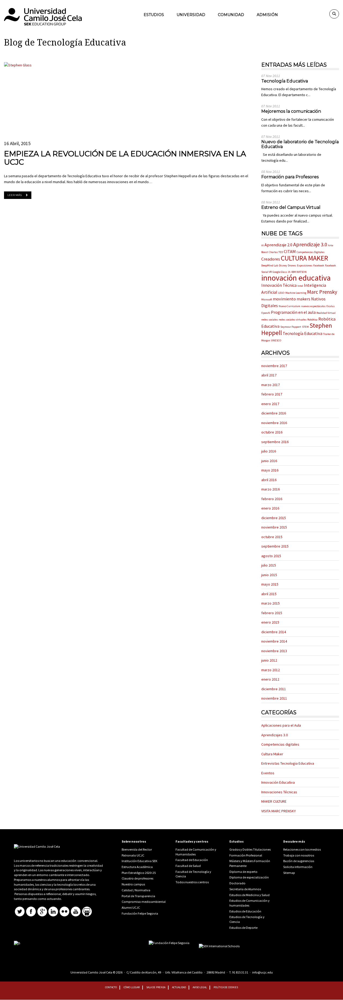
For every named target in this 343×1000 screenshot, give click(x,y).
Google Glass (280, 272)
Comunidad (231, 14)
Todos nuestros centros (192, 882)
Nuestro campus (133, 884)
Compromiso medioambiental (144, 902)
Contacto (111, 987)
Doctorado (237, 883)
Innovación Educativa (278, 782)
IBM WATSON (299, 272)
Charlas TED (276, 252)
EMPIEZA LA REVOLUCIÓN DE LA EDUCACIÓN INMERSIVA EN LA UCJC (125, 158)
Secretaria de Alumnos (245, 889)
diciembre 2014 (273, 631)
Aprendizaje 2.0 (278, 244)
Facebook (318, 265)
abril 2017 (269, 375)
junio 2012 (269, 660)
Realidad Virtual (325, 313)
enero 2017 (270, 403)
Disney (283, 265)
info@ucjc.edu (262, 972)
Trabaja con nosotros (298, 855)
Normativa (142, 890)
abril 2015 (269, 593)
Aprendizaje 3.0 (310, 244)
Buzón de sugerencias (298, 861)
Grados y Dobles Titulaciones (250, 849)
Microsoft (266, 299)
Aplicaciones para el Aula (281, 725)
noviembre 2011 (274, 698)
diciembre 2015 (273, 517)
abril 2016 (269, 479)
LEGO (281, 293)
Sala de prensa (155, 987)
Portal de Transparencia (138, 896)
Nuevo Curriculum (289, 306)
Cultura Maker (272, 754)
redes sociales (269, 319)
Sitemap (289, 873)
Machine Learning (295, 293)
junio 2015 (269, 574)
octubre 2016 (271, 432)
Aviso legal (200, 987)
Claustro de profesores (137, 878)
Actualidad (179, 987)
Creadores (270, 259)
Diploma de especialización (249, 877)
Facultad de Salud (188, 866)
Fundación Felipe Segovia (140, 913)
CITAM (290, 251)
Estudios (154, 14)
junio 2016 (269, 460)
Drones (292, 265)
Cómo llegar (132, 987)
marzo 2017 (270, 384)
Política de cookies (226, 987)
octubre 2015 (271, 536)
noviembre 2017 (274, 365)
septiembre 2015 (275, 546)
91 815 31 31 (240, 972)
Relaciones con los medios (302, 849)
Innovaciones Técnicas (279, 792)
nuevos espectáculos (313, 306)
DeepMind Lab (269, 265)
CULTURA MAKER (304, 258)
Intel (300, 286)
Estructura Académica (137, 867)
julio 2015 (268, 565)
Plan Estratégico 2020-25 (139, 873)
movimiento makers (291, 298)
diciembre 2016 (273, 413)
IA (289, 272)
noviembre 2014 (274, 641)
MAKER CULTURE (273, 801)
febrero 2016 (271, 498)
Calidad (127, 890)
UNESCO (276, 340)
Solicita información (297, 867)
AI (262, 245)
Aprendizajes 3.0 (274, 735)
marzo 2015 (270, 603)
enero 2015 (270, 622)
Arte (330, 245)
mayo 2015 (269, 584)
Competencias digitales (280, 744)
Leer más (15, 195)
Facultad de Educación (192, 860)
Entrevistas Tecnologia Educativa (287, 763)
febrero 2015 (271, 612)
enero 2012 (270, 679)
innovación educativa (296, 278)
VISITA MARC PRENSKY (278, 811)
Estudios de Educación (245, 911)
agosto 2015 (271, 555)
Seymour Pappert (290, 327)
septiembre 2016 (275, 441)
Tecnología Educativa (302, 333)
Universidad (191, 14)
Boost (264, 252)
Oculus (330, 306)
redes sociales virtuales (293, 319)
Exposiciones (304, 265)
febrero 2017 (271, 394)
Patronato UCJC (133, 855)
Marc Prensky (322, 291)
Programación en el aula (293, 312)
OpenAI (265, 313)
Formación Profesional (245, 855)
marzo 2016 (270, 489)
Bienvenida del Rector (137, 849)
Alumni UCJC (131, 907)
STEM (305, 327)
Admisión (267, 14)
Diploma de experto (243, 872)
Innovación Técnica (279, 285)
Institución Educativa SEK (139, 861)
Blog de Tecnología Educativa (65, 42)
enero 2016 (270, 508)
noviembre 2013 (274, 650)
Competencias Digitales (311, 252)
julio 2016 (268, 451)
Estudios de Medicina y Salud (249, 895)
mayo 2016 (269, 470)
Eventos (267, 773)
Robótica (312, 319)
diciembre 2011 (273, 688)
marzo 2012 (270, 669)
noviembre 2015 (274, 527)
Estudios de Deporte (243, 928)
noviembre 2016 (274, 422)
